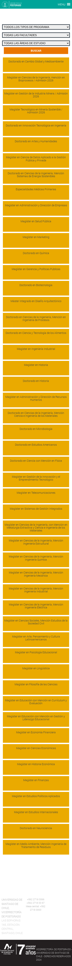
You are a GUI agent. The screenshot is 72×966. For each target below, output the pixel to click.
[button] (61, 4)
